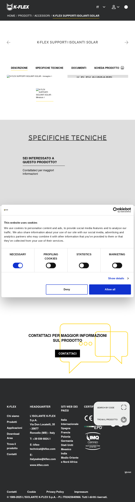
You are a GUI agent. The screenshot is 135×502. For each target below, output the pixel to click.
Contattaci (67, 353)
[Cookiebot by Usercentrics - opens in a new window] (115, 210)
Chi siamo (13, 416)
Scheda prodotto (106, 68)
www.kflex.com (39, 465)
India (64, 453)
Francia (65, 432)
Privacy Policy (55, 492)
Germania (67, 441)
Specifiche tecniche (49, 68)
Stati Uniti (67, 445)
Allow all (110, 289)
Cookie (31, 492)
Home (11, 15)
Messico (66, 449)
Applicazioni (14, 428)
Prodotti (25, 15)
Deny (67, 289)
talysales (36, 459)
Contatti (12, 454)
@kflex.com (48, 449)
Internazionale (69, 424)
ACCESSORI (42, 15)
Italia (64, 420)
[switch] (51, 265)
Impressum (81, 492)
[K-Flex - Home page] (24, 7)
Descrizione (19, 68)
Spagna (65, 428)
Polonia (65, 436)
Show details (116, 278)
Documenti (78, 68)
